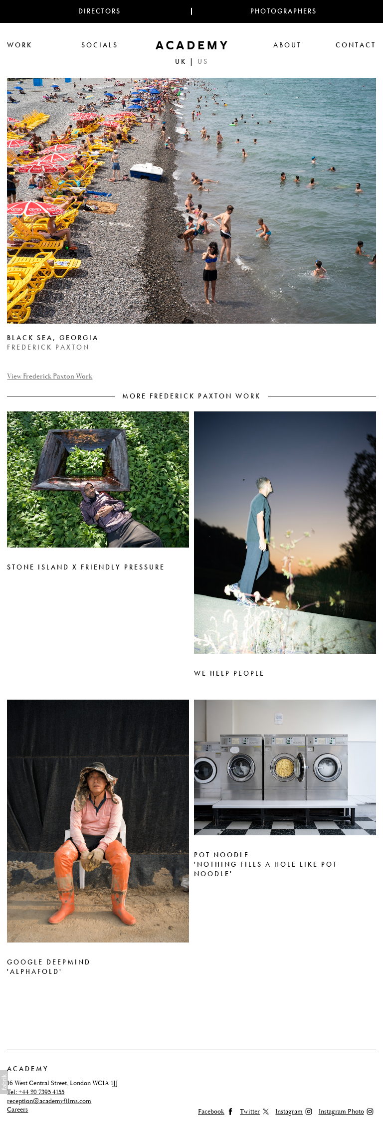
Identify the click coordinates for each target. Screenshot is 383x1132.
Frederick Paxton (48, 347)
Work (19, 45)
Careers (17, 1110)
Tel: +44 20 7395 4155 (35, 1092)
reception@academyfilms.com (49, 1101)
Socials (99, 45)
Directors (99, 11)
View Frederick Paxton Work (49, 377)
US (202, 61)
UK (181, 61)
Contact (356, 45)
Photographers (283, 11)
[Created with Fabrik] (4, 1082)
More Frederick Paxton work (191, 396)
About (287, 45)
